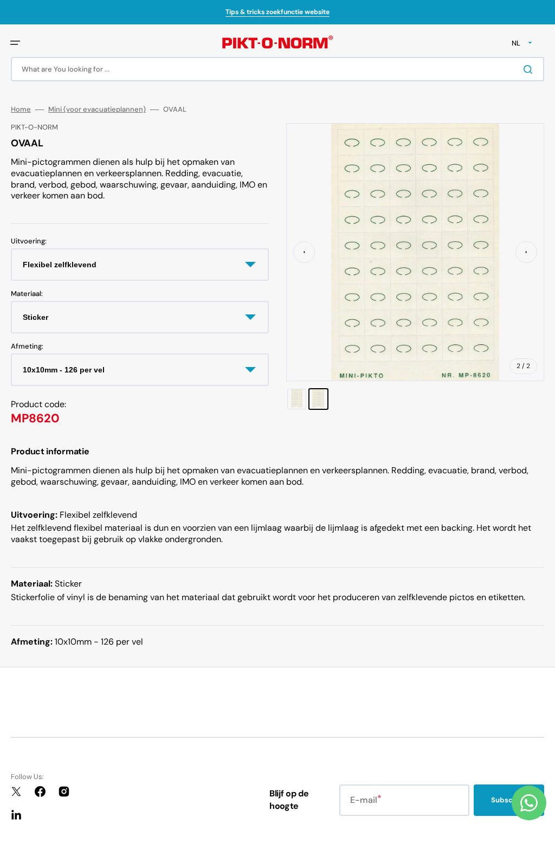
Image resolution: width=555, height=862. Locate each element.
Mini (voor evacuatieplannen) (97, 109)
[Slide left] (304, 252)
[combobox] (277, 69)
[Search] (530, 69)
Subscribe (509, 800)
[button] (15, 43)
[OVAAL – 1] (296, 399)
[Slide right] (526, 252)
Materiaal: (27, 294)
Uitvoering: (29, 241)
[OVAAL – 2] (318, 399)
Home (21, 109)
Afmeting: (27, 346)
